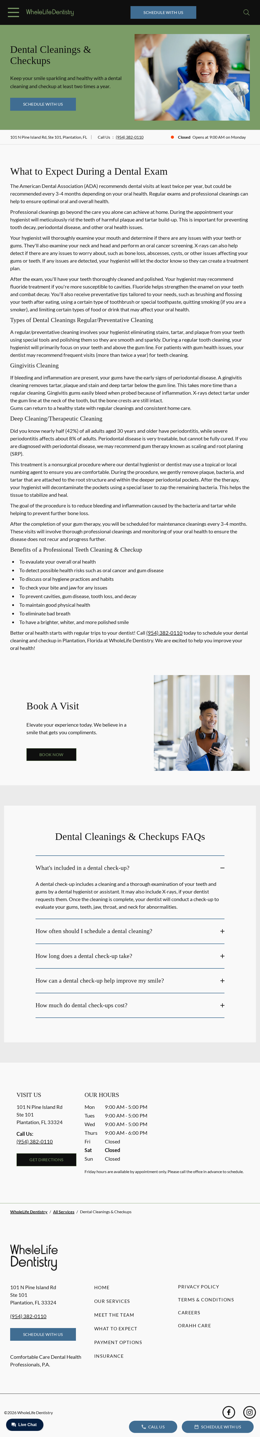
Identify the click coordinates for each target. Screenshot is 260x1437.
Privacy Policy (198, 1286)
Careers (189, 1312)
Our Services (112, 1301)
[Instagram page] (249, 1412)
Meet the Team (114, 1315)
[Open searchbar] (246, 12)
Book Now (51, 754)
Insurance (109, 1356)
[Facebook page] (228, 1412)
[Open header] (13, 12)
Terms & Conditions (206, 1299)
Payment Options (118, 1342)
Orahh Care (194, 1325)
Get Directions (46, 1159)
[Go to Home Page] (50, 12)
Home (102, 1287)
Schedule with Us (163, 12)
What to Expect (116, 1328)
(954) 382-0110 (129, 137)
